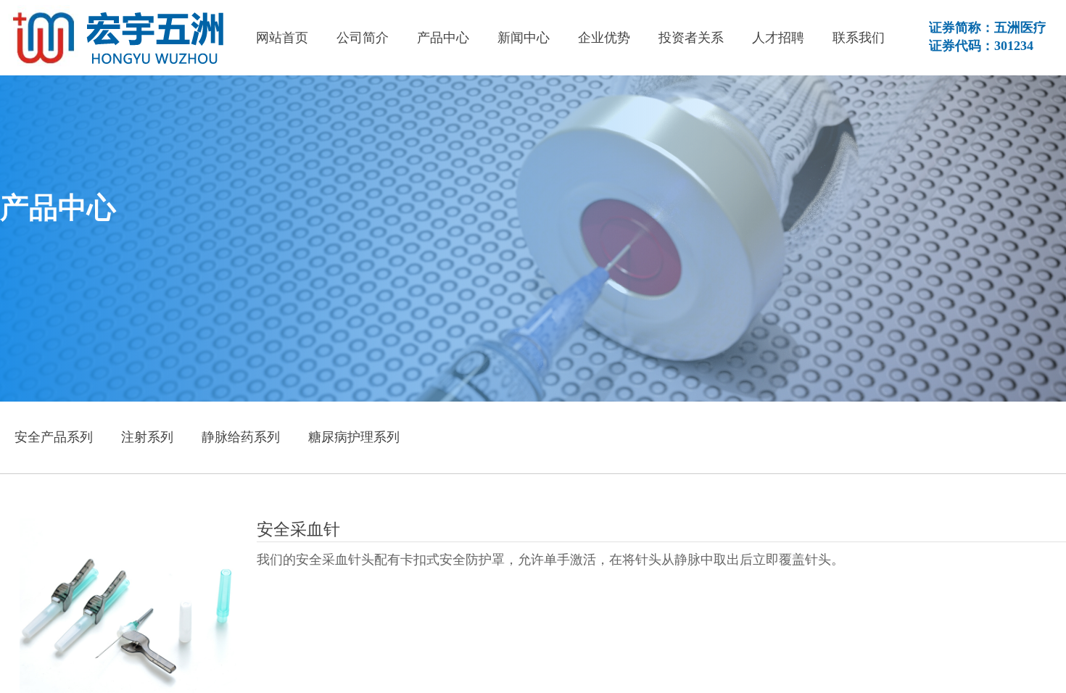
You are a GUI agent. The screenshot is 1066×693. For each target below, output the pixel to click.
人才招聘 (778, 37)
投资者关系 (691, 37)
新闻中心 (523, 37)
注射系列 (147, 437)
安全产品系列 (54, 437)
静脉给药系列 (241, 437)
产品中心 (443, 37)
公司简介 (362, 37)
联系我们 (858, 37)
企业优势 (604, 37)
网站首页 (282, 37)
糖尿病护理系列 (354, 437)
